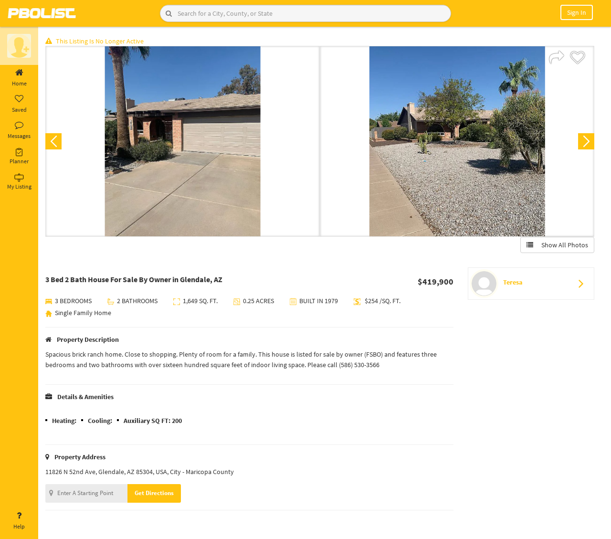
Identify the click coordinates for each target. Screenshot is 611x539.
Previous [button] (53, 141)
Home (19, 83)
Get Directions (154, 493)
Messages (19, 135)
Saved (19, 109)
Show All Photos (562, 245)
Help (19, 526)
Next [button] (586, 141)
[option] (182, 141)
